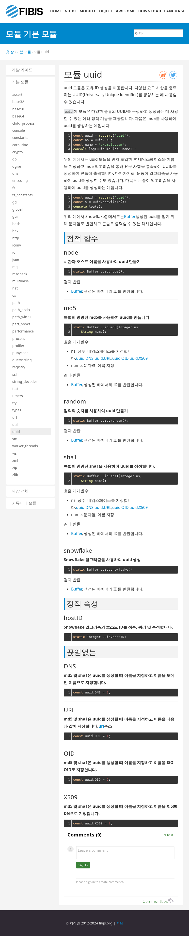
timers (17, 395)
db (14, 159)
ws (14, 453)
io (13, 252)
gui (15, 216)
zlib (15, 474)
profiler (18, 345)
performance (23, 331)
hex (15, 231)
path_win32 (21, 317)
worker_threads (25, 446)
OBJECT (106, 11)
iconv (16, 245)
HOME (56, 11)
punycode (20, 352)
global (17, 209)
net (15, 288)
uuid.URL (102, 358)
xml (15, 460)
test (15, 388)
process (18, 338)
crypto (17, 152)
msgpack (19, 274)
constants (20, 137)
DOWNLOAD (149, 11)
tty (14, 403)
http (15, 238)
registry (18, 367)
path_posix (21, 309)
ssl (14, 374)
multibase (20, 281)
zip (14, 467)
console (18, 130)
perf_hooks (21, 324)
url (14, 417)
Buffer (130, 216)
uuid (16, 431)
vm (14, 438)
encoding (20, 180)
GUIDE (71, 11)
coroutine (20, 145)
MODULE (88, 11)
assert (17, 94)
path (16, 302)
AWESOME (125, 11)
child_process (23, 123)
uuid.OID (120, 358)
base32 (18, 101)
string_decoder (24, 381)
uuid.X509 (138, 358)
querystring (22, 360)
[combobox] (158, 33)
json (15, 259)
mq (15, 266)
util (15, 424)
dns (15, 173)
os (14, 295)
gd (14, 202)
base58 (18, 109)
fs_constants (22, 195)
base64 (18, 116)
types (16, 410)
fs (13, 188)
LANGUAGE (174, 11)
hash (16, 223)
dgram (17, 166)
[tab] (30, 70)
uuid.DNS (85, 358)
